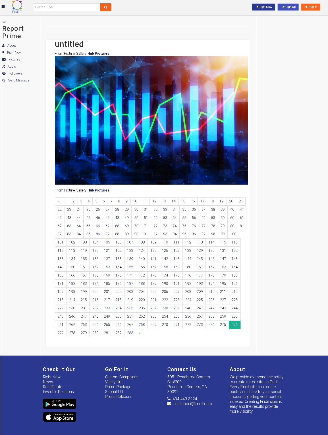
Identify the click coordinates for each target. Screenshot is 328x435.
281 (107, 333)
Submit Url (114, 391)
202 (119, 291)
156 (142, 267)
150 (72, 267)
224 (188, 300)
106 (119, 242)
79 (223, 226)
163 (223, 267)
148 (235, 259)
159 (177, 267)
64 (79, 226)
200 (95, 291)
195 (223, 283)
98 (213, 234)
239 (177, 308)
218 (119, 300)
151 (84, 267)
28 (117, 209)
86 (98, 234)
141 (153, 259)
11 (145, 201)
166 (72, 275)
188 (142, 283)
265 (107, 325)
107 (130, 242)
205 (153, 291)
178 (211, 275)
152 (95, 267)
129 (200, 250)
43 (69, 218)
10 (135, 201)
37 (203, 209)
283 (130, 333)
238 (165, 308)
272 (188, 325)
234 (119, 308)
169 (107, 275)
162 (211, 267)
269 (153, 325)
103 (84, 242)
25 (88, 209)
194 (211, 283)
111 (177, 242)
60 (232, 218)
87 (108, 234)
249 (107, 316)
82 (60, 234)
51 (146, 218)
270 (165, 325)
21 (241, 201)
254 (165, 316)
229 (61, 308)
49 (127, 218)
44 (79, 218)
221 (153, 300)
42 (60, 218)
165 (61, 275)
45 (88, 218)
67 (108, 226)
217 (107, 300)
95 (184, 234)
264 (95, 325)
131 (223, 250)
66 (98, 226)
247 (84, 316)
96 (194, 234)
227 (223, 300)
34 (175, 209)
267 (130, 325)
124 (142, 250)
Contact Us (181, 369)
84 (79, 234)
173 (153, 275)
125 (153, 250)
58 (213, 218)
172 (142, 275)
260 (235, 316)
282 (119, 333)
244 (235, 308)
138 (119, 259)
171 (130, 275)
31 (146, 209)
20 (231, 201)
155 (130, 267)
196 (235, 283)
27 (108, 209)
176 (188, 275)
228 (235, 300)
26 (98, 209)
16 (193, 201)
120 (95, 250)
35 (184, 209)
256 (188, 316)
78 (213, 226)
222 (165, 300)
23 (69, 209)
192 (188, 283)
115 (223, 242)
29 (127, 209)
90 (136, 234)
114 (211, 242)
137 (107, 259)
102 (72, 242)
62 (60, 226)
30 (136, 209)
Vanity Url (113, 381)
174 (165, 275)
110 (165, 242)
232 (95, 308)
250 (119, 316)
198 (72, 291)
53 (165, 218)
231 (84, 308)
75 (184, 226)
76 (194, 226)
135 (84, 259)
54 (175, 218)
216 (95, 300)
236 (142, 308)
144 (188, 259)
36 (194, 209)
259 (223, 316)
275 (223, 325)
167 (84, 275)
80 (232, 226)
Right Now (14, 52)
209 (200, 291)
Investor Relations (58, 391)
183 (84, 283)
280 (95, 333)
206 (165, 291)
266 (119, 325)
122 (119, 250)
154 (119, 267)
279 (84, 333)
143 (177, 259)
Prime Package (118, 386)
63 (69, 226)
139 (130, 259)
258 (211, 316)
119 (84, 250)
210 (211, 291)
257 (200, 316)
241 (200, 308)
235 (130, 308)
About (11, 45)
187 (130, 283)
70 (136, 226)
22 (60, 209)
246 (72, 316)
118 (72, 250)
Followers (15, 73)
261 (61, 325)
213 (61, 300)
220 (142, 300)
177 (200, 275)
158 (165, 267)
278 (72, 333)
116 (235, 242)
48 (117, 218)
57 (203, 218)
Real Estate (52, 386)
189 (153, 283)
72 (156, 226)
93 (165, 234)
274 (211, 325)
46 (98, 218)
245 (61, 316)
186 (119, 283)
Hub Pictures (98, 53)
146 (211, 259)
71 (146, 226)
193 (200, 283)
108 (142, 242)
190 (165, 283)
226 (211, 300)
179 (223, 275)
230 (72, 308)
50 (136, 218)
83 (69, 234)
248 (95, 316)
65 (88, 226)
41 (242, 209)
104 (95, 242)
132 (235, 250)
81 (242, 226)
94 (175, 234)
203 (130, 291)
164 (235, 267)
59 (223, 218)
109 (153, 242)
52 (156, 218)
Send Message (18, 80)
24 (79, 209)
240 (188, 308)
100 (233, 234)
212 (235, 291)
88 (117, 234)
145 (200, 259)
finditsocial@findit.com (192, 403)
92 (156, 234)
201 (107, 291)
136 (95, 259)
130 (211, 250)
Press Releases (118, 396)
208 (188, 291)
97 (203, 234)
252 (142, 316)
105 (107, 242)
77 (203, 226)
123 (130, 250)
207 (177, 291)
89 (127, 234)
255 (177, 316)
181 (61, 283)
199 (84, 291)
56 (194, 218)
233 (107, 308)
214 (72, 300)
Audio (11, 66)
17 (202, 201)
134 (72, 259)
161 (200, 267)
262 (72, 325)
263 (84, 325)
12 (154, 201)
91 (146, 234)
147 (223, 259)
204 (142, 291)
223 (177, 300)
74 (175, 226)
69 (127, 226)
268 (142, 325)
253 (153, 316)
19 (222, 201)
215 (84, 300)
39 (223, 209)
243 (223, 308)
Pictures (14, 59)
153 (107, 267)
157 (153, 267)
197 (61, 291)
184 (95, 283)
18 (212, 201)
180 (235, 275)
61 (242, 218)
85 (88, 234)
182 (72, 283)
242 (211, 308)
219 (130, 300)
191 (177, 283)
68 (117, 226)
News (48, 381)
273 (200, 325)
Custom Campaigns (121, 377)
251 (130, 316)
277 (61, 333)
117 (61, 250)
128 (188, 250)
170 (119, 275)
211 (223, 291)
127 (177, 250)
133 (61, 259)
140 (142, 259)
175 (177, 275)
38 (213, 209)
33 (165, 209)
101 (61, 242)
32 (156, 209)
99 (223, 234)
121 (107, 250)
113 (200, 242)
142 (165, 259)
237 (153, 308)
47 (108, 218)
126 (165, 250)
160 (188, 267)
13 (164, 201)
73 (165, 226)
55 (184, 218)
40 (232, 209)
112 (188, 242)
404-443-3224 (184, 398)
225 (200, 300)
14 (174, 201)
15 (183, 201)
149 (61, 267)
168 (95, 275)
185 (107, 283)
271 (177, 325)
